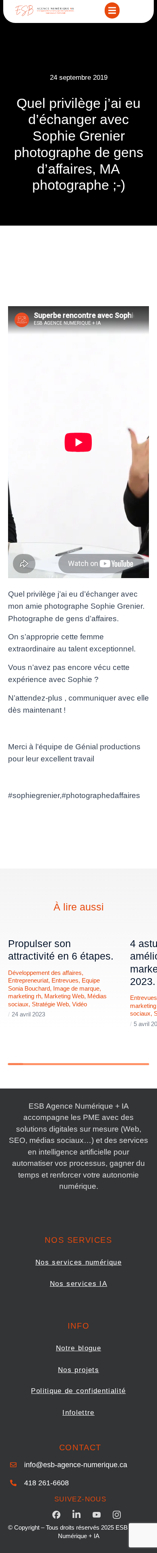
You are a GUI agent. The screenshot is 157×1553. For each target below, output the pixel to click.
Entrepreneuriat (28, 980)
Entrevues (65, 980)
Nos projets (78, 1370)
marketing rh (24, 996)
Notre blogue (78, 1348)
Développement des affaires (45, 972)
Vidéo (79, 1004)
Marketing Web (64, 996)
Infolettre (78, 1412)
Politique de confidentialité (78, 1391)
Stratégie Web (50, 1004)
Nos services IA (78, 1284)
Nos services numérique (78, 1262)
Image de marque (76, 988)
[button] (112, 10)
